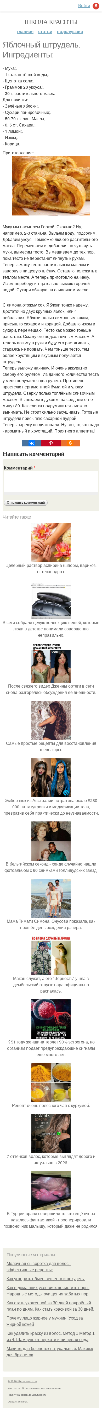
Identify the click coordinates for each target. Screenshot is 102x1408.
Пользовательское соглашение (41, 1388)
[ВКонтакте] (31, 443)
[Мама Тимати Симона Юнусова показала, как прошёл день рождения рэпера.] (51, 915)
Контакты (14, 1388)
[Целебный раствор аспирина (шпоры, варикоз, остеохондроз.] (51, 559)
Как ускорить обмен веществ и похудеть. (46, 1279)
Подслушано (70, 31)
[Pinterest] (51, 443)
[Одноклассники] (70, 443)
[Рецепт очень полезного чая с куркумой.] (51, 1099)
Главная (25, 31)
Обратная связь (18, 1401)
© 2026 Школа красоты (22, 1381)
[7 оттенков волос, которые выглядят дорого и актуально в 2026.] (51, 1150)
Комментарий (19, 468)
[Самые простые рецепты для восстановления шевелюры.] (51, 737)
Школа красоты (50, 21)
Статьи (45, 31)
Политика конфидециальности (27, 1394)
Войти (84, 5)
